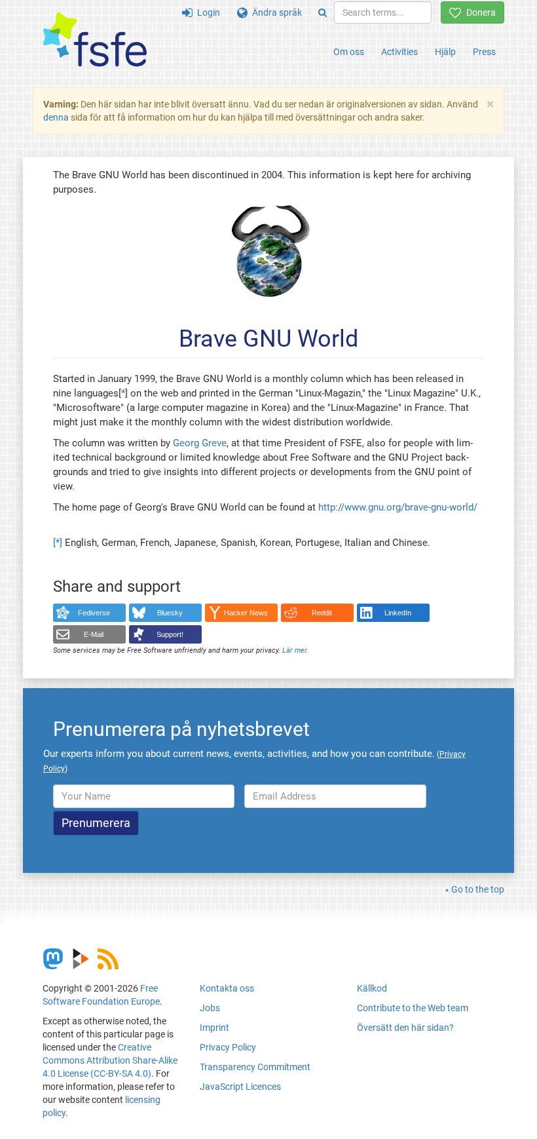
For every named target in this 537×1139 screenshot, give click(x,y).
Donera (479, 12)
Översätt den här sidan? (405, 1027)
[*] (57, 543)
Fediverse (94, 613)
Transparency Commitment (255, 1067)
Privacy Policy (228, 1047)
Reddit (322, 613)
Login (206, 12)
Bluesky (170, 613)
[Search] (322, 12)
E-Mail (93, 634)
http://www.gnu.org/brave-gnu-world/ (397, 507)
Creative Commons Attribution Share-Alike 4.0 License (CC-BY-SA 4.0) (110, 1060)
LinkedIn (397, 613)
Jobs (210, 1008)
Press (484, 52)
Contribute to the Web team (412, 1008)
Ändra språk (275, 12)
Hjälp (445, 52)
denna (56, 117)
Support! (170, 634)
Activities (399, 52)
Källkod (372, 988)
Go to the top (477, 889)
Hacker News (246, 613)
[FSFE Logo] (95, 40)
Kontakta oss (227, 988)
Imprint (214, 1027)
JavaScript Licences (240, 1086)
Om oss (348, 52)
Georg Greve (200, 443)
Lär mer (294, 650)
